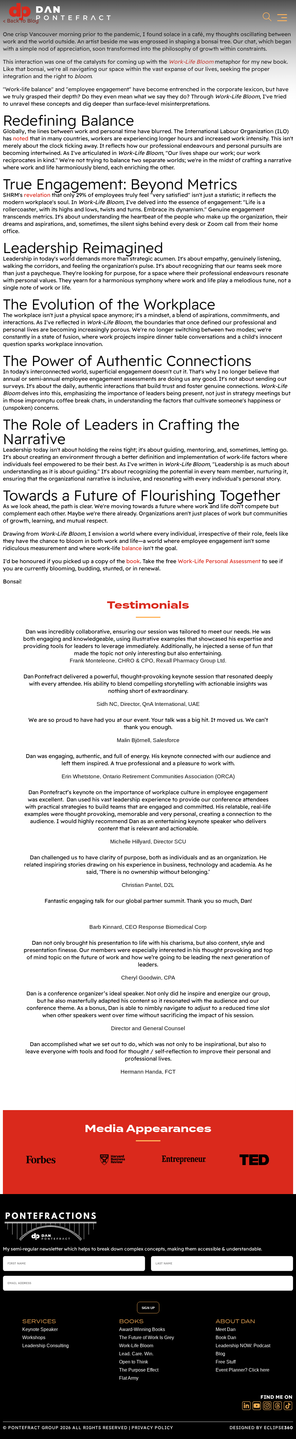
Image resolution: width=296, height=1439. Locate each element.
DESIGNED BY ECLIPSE (261, 1427)
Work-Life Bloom (136, 1345)
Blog (220, 1353)
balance (132, 548)
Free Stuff (226, 1361)
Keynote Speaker (40, 1329)
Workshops (33, 1337)
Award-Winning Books (142, 1329)
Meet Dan (226, 1329)
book (133, 561)
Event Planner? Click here (242, 1369)
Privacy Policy (152, 1427)
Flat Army (128, 1378)
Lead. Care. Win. (136, 1353)
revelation (37, 194)
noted (20, 138)
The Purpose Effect (138, 1369)
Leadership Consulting (45, 1345)
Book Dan (226, 1337)
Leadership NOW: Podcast (243, 1345)
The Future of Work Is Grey (146, 1337)
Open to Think (133, 1361)
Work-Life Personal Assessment (219, 561)
